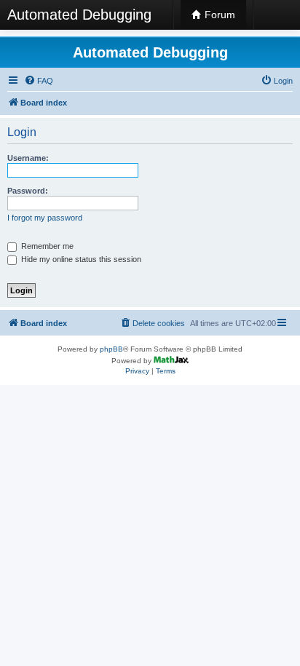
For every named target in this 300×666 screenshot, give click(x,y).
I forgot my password (44, 217)
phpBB (111, 349)
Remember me (46, 246)
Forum (218, 14)
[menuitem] (38, 81)
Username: (28, 158)
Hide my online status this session (80, 259)
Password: (27, 190)
